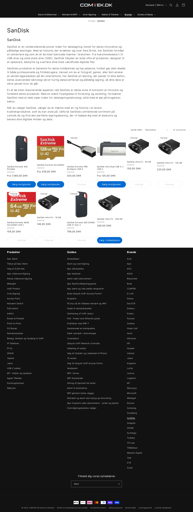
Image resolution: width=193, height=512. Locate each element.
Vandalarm (72, 368)
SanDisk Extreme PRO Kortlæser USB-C (77, 167)
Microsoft (131, 393)
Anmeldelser (73, 259)
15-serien (71, 358)
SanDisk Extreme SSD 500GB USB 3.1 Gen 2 (81, 223)
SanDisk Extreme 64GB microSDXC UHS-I (18, 223)
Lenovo (130, 373)
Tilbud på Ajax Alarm (17, 264)
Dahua (130, 298)
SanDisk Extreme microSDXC (50, 165)
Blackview (132, 278)
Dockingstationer (15, 383)
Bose (129, 283)
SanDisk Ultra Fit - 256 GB (109, 219)
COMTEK (131, 288)
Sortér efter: (137, 130)
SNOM (10, 353)
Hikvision (131, 338)
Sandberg (132, 413)
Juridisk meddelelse (163, 508)
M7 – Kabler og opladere (19, 373)
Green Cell (132, 328)
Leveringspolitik (145, 508)
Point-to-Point (14, 323)
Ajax (129, 264)
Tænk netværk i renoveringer (81, 333)
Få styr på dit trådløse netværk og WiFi (86, 303)
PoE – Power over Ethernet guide (83, 318)
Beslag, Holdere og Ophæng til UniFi (25, 338)
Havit (129, 333)
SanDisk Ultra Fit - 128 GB (169, 163)
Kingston (131, 363)
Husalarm (71, 298)
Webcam (11, 388)
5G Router (12, 328)
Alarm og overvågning (78, 264)
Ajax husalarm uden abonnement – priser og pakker (93, 403)
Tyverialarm (73, 338)
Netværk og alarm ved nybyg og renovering (89, 398)
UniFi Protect (13, 288)
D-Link (130, 293)
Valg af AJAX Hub (16, 268)
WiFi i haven (73, 373)
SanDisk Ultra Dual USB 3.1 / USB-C (110, 167)
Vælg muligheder (21, 184)
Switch (10, 313)
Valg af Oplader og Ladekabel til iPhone (87, 353)
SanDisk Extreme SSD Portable (17, 167)
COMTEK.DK (34, 508)
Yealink (10, 358)
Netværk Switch (15, 303)
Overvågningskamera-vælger (81, 408)
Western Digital (134, 453)
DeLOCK (131, 303)
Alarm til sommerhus (77, 388)
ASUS (130, 273)
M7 (128, 383)
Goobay (131, 323)
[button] (48, 15)
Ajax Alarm (12, 259)
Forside (91, 21)
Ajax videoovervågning (18, 273)
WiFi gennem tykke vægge (80, 393)
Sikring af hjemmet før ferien (81, 383)
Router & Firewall (15, 318)
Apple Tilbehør (14, 378)
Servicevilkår (130, 508)
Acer (129, 259)
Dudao (130, 313)
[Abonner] (119, 484)
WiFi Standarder (75, 378)
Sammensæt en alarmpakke (81, 328)
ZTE (129, 463)
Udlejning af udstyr (76, 348)
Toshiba (131, 438)
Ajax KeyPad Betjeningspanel (81, 283)
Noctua (130, 403)
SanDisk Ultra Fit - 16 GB (49, 217)
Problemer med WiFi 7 (78, 323)
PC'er (9, 348)
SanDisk (131, 418)
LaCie (130, 368)
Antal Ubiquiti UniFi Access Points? (84, 293)
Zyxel (130, 467)
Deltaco (131, 308)
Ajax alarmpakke (75, 268)
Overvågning (13, 293)
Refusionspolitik (115, 508)
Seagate (131, 423)
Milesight (11, 283)
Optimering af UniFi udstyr (80, 313)
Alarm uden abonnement (79, 278)
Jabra (10, 363)
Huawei (130, 348)
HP (128, 343)
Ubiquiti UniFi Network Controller (83, 343)
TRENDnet (132, 448)
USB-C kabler (14, 368)
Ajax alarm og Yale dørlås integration (85, 288)
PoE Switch (12, 308)
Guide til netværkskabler (79, 308)
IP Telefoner (13, 343)
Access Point (13, 298)
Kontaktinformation (98, 508)
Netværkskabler (15, 333)
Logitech (131, 378)
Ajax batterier (74, 273)
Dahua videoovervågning (19, 278)
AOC (129, 268)
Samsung (131, 408)
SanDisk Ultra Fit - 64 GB (139, 162)
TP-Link (131, 443)
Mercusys (132, 388)
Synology (131, 433)
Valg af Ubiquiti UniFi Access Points (85, 363)
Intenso (130, 353)
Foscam (131, 318)
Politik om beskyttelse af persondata (72, 508)
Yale (129, 458)
